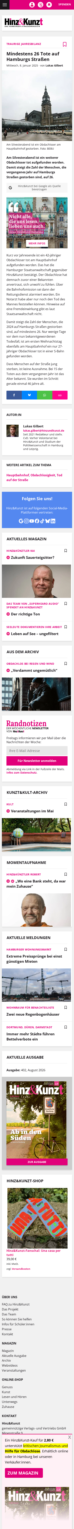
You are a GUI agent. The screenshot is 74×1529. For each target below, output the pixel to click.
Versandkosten (21, 1269)
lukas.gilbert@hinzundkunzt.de (43, 430)
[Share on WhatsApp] (44, 395)
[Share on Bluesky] (29, 395)
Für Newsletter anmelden (37, 761)
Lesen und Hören (14, 1397)
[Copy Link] (60, 395)
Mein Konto (32, 5)
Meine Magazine (40, 5)
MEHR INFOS (37, 243)
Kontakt (7, 1334)
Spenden (64, 4)
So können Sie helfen (17, 1319)
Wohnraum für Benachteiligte (30, 1007)
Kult (9, 804)
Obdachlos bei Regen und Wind (30, 663)
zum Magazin (23, 1473)
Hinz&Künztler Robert (23, 874)
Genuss (7, 1387)
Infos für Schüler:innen (18, 1324)
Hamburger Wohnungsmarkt (28, 949)
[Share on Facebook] (14, 395)
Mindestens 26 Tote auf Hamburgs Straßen (32, 56)
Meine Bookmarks (49, 5)
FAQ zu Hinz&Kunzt (16, 1304)
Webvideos (10, 1365)
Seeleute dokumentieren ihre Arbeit (34, 627)
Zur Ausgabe (37, 1162)
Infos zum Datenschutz (21, 772)
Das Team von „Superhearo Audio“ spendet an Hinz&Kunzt (32, 605)
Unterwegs (9, 1402)
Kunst (6, 1392)
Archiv (6, 1360)
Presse (7, 1329)
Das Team (9, 1314)
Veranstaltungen (14, 1370)
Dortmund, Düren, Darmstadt (29, 1027)
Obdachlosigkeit (43, 475)
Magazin (8, 1351)
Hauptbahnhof (17, 475)
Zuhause (8, 1407)
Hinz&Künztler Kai (20, 551)
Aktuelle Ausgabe (14, 1356)
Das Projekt (10, 1309)
